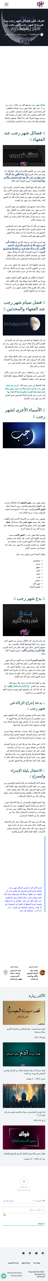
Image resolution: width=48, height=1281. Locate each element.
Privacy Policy (16, 1276)
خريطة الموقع (26, 1263)
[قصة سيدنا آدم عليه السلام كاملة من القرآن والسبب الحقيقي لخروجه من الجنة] (24, 1054)
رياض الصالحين (9, 34)
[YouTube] (23, 1253)
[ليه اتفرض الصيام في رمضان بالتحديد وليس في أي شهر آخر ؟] (24, 1096)
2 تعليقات (29, 1079)
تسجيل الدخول (8, 1201)
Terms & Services (14, 1273)
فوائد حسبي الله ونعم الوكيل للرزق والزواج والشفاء (24, 1153)
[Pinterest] (30, 1253)
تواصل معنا (36, 1263)
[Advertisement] (24, 77)
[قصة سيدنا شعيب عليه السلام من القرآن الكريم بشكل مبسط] (24, 1013)
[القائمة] (6, 4)
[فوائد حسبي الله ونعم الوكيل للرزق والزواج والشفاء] (24, 1137)
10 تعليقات (28, 1159)
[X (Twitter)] (36, 1253)
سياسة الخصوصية (13, 1263)
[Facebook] (42, 1253)
